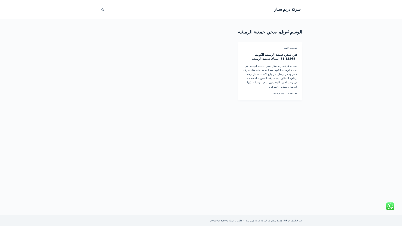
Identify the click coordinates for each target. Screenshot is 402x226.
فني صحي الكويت (291, 48)
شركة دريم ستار (287, 9)
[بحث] (102, 9)
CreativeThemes (219, 220)
